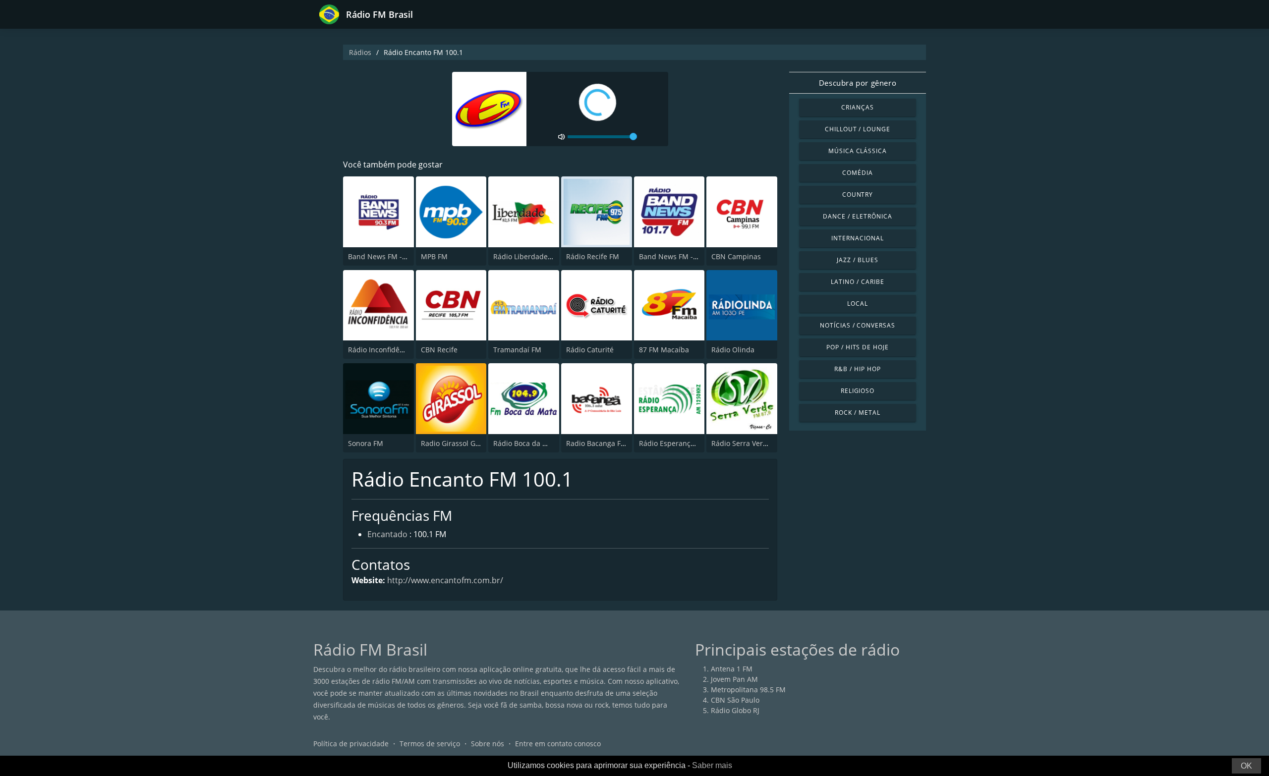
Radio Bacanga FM (596, 443)
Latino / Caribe (857, 281)
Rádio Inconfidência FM (386, 349)
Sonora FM (365, 443)
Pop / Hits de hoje (857, 347)
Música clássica (857, 151)
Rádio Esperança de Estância (687, 443)
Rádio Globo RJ (735, 710)
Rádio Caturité (590, 349)
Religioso (858, 391)
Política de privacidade (351, 743)
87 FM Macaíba (664, 349)
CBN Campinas (736, 256)
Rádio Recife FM (592, 256)
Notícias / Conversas (857, 325)
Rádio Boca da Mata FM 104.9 (542, 443)
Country (857, 194)
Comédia (857, 172)
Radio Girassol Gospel (457, 443)
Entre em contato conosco (558, 743)
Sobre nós (487, 743)
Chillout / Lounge (857, 129)
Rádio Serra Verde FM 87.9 (755, 443)
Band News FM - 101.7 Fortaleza (692, 256)
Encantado (387, 534)
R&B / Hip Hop (857, 369)
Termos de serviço (430, 743)
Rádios (360, 52)
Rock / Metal (857, 412)
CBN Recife (439, 349)
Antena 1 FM (731, 668)
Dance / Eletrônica (857, 216)
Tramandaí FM (517, 349)
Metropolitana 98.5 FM (748, 689)
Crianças (857, 107)
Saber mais (712, 765)
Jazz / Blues (857, 260)
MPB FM (434, 256)
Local (857, 303)
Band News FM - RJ (379, 256)
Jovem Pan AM (734, 679)
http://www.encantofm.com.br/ (445, 580)
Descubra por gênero (857, 83)
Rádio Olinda (732, 349)
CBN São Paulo (735, 700)
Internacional (857, 238)
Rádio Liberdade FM (526, 256)
